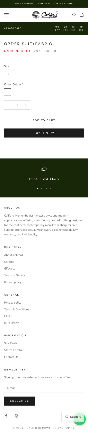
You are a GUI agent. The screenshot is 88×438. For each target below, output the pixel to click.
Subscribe (19, 401)
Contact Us (11, 357)
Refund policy (12, 282)
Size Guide (10, 343)
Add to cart (44, 120)
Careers (9, 262)
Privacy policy (12, 303)
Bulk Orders (11, 323)
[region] (44, 174)
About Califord (13, 255)
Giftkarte (9, 269)
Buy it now (44, 133)
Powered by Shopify (58, 428)
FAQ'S (8, 316)
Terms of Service (14, 275)
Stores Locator (13, 350)
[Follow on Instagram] (17, 416)
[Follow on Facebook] (6, 416)
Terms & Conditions (16, 309)
